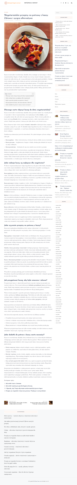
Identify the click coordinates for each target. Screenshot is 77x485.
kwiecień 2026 (58, 213)
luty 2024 (58, 249)
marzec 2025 (58, 241)
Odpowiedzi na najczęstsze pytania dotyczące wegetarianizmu (62, 71)
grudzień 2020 (58, 299)
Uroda (56, 101)
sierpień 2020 (58, 308)
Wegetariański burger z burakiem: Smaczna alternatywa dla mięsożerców (64, 63)
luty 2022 (58, 270)
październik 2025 (59, 226)
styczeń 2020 (58, 322)
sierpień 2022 (58, 257)
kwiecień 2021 (58, 291)
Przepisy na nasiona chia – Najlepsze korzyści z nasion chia (66, 188)
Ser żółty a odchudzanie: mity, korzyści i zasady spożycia (19, 427)
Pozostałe (57, 99)
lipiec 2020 (58, 310)
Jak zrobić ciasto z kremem (13, 383)
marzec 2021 (58, 293)
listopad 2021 (58, 276)
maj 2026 (57, 211)
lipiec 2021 (58, 285)
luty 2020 (58, 320)
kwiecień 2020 (58, 316)
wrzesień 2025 (58, 228)
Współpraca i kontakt (31, 3)
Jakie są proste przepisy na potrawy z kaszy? (17, 100)
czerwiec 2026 (58, 209)
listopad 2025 (58, 224)
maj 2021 (57, 289)
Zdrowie (56, 106)
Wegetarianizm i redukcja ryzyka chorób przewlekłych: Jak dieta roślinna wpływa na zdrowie (63, 120)
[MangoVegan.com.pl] (12, 3)
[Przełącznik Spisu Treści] (32, 94)
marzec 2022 (58, 268)
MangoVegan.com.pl (38, 481)
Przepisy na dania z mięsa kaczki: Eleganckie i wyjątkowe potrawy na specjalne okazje (63, 174)
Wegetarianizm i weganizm (60, 104)
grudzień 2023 (58, 251)
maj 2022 (57, 264)
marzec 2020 (58, 318)
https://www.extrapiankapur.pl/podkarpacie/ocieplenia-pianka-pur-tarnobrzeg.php (64, 148)
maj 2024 (57, 247)
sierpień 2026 (58, 205)
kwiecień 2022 (58, 266)
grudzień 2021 (58, 274)
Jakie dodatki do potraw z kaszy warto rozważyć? (18, 104)
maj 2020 (57, 314)
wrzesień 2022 (58, 255)
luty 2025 (58, 243)
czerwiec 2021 (58, 287)
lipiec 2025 (58, 232)
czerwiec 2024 (58, 245)
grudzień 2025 (58, 222)
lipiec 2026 (58, 207)
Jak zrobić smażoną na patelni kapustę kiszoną (19, 386)
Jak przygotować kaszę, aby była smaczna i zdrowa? (19, 102)
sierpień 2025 (58, 230)
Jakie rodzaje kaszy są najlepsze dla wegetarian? (18, 98)
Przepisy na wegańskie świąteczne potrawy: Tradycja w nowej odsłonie (26, 391)
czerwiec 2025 (58, 234)
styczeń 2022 (58, 272)
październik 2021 (59, 278)
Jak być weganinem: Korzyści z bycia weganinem (17, 452)
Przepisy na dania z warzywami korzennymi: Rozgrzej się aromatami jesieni (63, 78)
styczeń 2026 (58, 220)
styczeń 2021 (58, 297)
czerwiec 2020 (58, 312)
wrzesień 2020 (58, 306)
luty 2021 (58, 295)
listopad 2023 (58, 253)
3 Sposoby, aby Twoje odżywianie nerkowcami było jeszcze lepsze (24, 388)
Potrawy (6, 12)
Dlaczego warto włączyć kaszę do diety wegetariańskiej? (20, 96)
